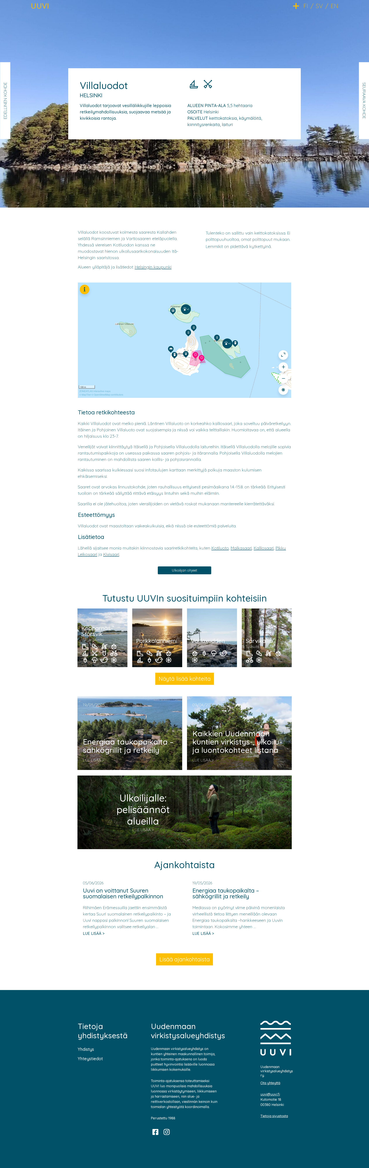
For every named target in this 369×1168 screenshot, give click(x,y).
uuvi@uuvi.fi (270, 1094)
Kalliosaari (264, 548)
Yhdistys (86, 1049)
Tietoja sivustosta (274, 1116)
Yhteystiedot (90, 1058)
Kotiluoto (220, 548)
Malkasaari (241, 548)
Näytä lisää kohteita (185, 678)
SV (319, 6)
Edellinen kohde (5, 100)
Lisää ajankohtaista (184, 959)
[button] (298, 5)
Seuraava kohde (364, 100)
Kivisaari (111, 554)
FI (305, 6)
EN (334, 6)
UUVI (40, 6)
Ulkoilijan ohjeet (184, 570)
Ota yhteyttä (270, 1083)
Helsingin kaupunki (153, 267)
